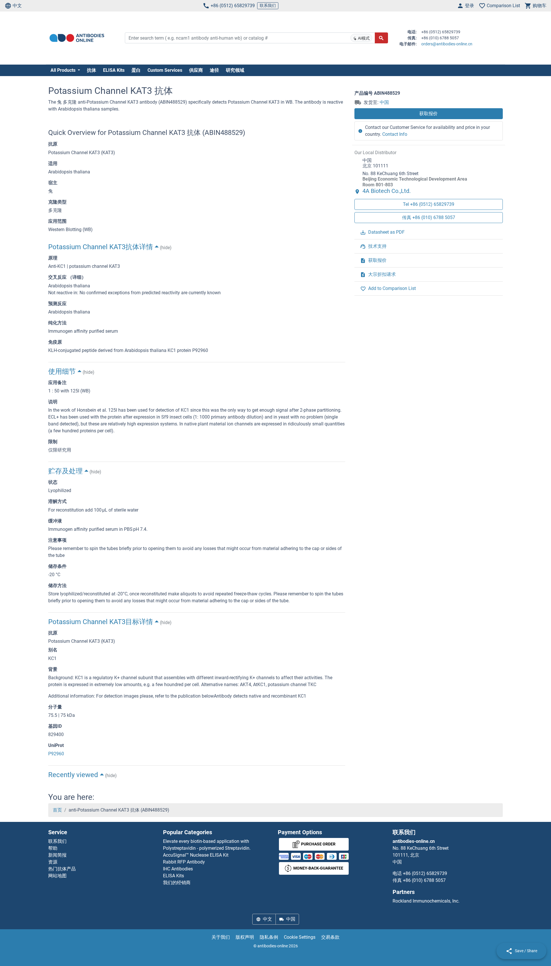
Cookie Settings (299, 937)
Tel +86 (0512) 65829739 (428, 204)
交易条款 (330, 937)
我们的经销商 (177, 882)
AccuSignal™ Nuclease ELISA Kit (195, 855)
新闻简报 (57, 855)
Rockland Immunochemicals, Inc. (426, 901)
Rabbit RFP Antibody (184, 862)
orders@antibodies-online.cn (446, 44)
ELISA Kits (114, 70)
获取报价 (428, 113)
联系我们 (268, 5)
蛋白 (136, 70)
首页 (57, 810)
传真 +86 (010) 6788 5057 (428, 217)
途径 (214, 70)
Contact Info (394, 134)
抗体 (91, 70)
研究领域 (235, 70)
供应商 (196, 70)
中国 (384, 102)
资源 (52, 862)
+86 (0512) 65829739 (233, 5)
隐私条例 (269, 937)
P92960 (56, 753)
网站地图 (57, 875)
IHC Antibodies (178, 869)
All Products (64, 70)
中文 (17, 5)
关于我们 (221, 937)
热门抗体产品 (62, 869)
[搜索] (381, 37)
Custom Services (165, 70)
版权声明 (245, 937)
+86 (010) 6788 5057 (424, 880)
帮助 (52, 848)
